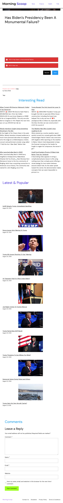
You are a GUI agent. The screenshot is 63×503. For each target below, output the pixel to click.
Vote (55, 73)
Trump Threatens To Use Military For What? (17, 355)
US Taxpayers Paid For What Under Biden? (16, 279)
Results (47, 73)
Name (7, 457)
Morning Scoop (7, 499)
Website (7, 473)
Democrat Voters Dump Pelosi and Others (16, 379)
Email (7, 465)
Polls (17, 89)
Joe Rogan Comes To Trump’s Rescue (15, 307)
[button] (33, 59)
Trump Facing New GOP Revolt (12, 331)
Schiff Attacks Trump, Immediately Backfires (17, 206)
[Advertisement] (31, 37)
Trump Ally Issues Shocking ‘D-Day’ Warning (17, 254)
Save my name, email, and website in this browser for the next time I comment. (29, 483)
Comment (8, 437)
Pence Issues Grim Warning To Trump (15, 230)
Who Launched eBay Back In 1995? (11, 152)
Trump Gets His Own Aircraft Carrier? (15, 403)
